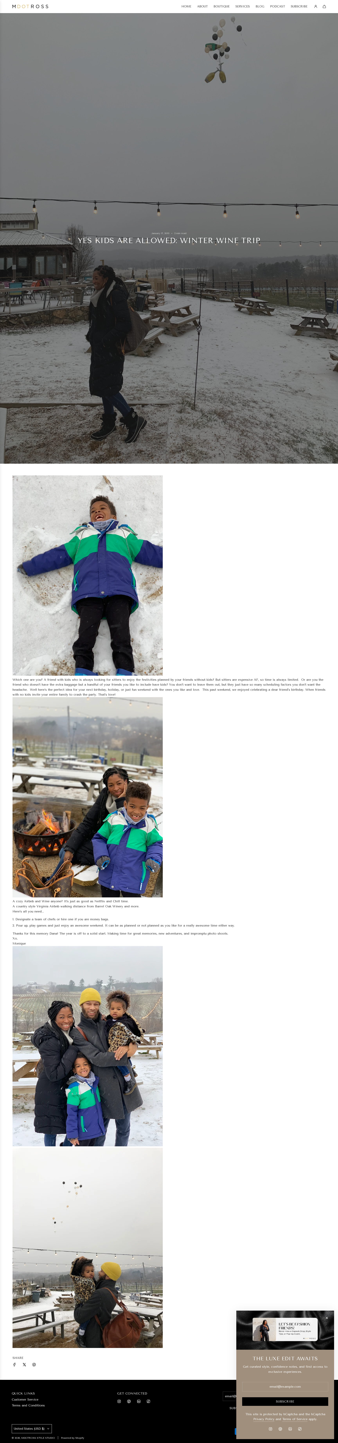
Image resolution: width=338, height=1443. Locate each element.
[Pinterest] (129, 1401)
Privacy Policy (263, 1419)
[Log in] (315, 6)
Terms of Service (294, 1419)
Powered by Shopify (72, 1438)
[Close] (327, 1318)
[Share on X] (24, 1365)
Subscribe (285, 1401)
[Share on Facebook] (14, 1365)
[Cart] (324, 6)
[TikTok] (148, 1401)
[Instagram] (119, 1401)
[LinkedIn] (138, 1401)
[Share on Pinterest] (34, 1365)
